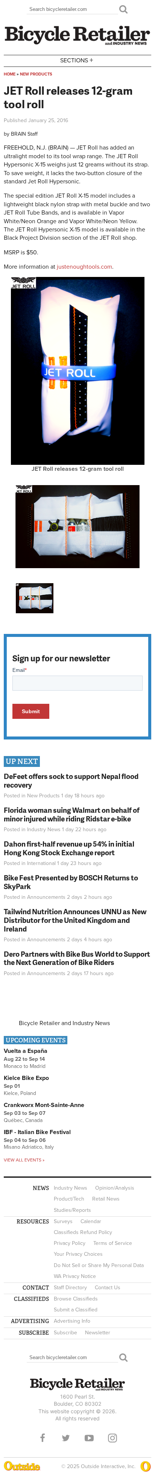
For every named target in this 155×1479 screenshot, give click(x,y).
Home (9, 74)
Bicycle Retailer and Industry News (64, 1023)
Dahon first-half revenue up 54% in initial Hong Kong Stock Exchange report (69, 848)
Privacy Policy (69, 1243)
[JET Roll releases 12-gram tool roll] (77, 463)
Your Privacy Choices (78, 1254)
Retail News (106, 1199)
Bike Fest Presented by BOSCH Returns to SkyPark (71, 882)
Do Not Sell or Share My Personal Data (99, 1265)
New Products (36, 74)
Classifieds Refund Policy (83, 1232)
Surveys (63, 1221)
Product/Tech (69, 1199)
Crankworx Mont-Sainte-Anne (44, 1105)
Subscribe (65, 1332)
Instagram (112, 1438)
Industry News (44, 829)
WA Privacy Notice (75, 1276)
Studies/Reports (72, 1210)
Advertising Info (72, 1321)
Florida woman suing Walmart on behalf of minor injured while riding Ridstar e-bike (72, 814)
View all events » (24, 1160)
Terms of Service (112, 1243)
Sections (76, 60)
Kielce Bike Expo (26, 1078)
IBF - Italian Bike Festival (37, 1132)
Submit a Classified (75, 1310)
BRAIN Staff (24, 134)
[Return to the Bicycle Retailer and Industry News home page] (77, 44)
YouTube (89, 1438)
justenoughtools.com (84, 267)
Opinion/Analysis (114, 1188)
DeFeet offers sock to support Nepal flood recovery (71, 780)
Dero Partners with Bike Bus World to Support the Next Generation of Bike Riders (77, 958)
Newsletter (97, 1332)
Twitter (65, 1438)
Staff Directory (70, 1287)
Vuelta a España (25, 1051)
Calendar (91, 1221)
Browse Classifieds (76, 1299)
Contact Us (107, 1287)
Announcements (46, 897)
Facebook (42, 1438)
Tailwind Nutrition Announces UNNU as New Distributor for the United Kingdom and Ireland (75, 920)
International (41, 863)
